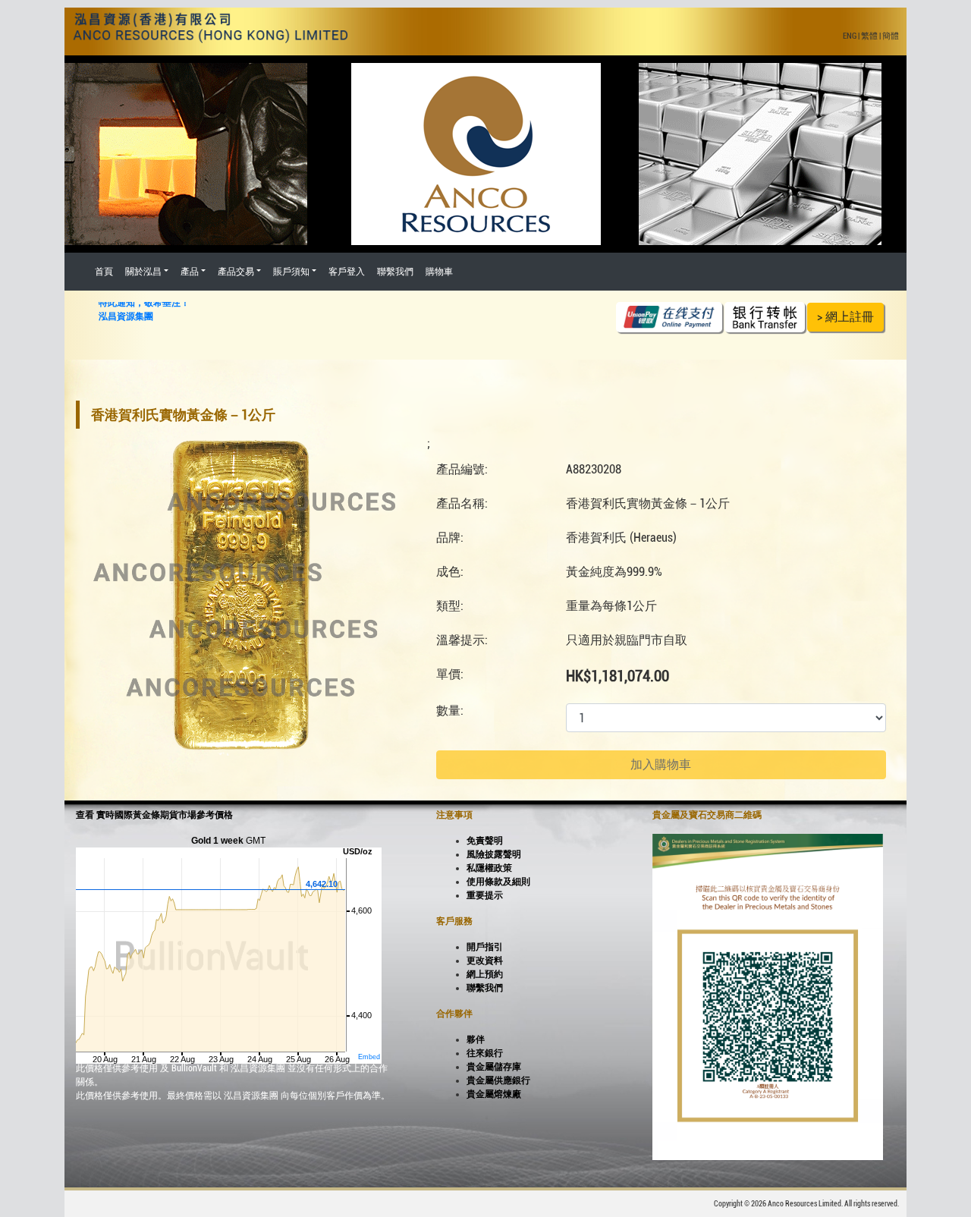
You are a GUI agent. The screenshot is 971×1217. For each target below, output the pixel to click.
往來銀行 (485, 1053)
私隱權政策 (489, 868)
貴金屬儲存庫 (494, 1066)
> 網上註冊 (845, 317)
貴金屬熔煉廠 (494, 1094)
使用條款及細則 (498, 881)
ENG (849, 36)
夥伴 (476, 1039)
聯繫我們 (395, 271)
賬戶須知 (291, 271)
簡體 (890, 36)
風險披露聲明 (494, 854)
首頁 (104, 271)
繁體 (869, 36)
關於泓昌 (143, 271)
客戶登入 (346, 271)
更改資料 (485, 960)
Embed (369, 1057)
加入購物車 (660, 764)
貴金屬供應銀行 (498, 1080)
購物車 (439, 271)
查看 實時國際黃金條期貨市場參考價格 (154, 815)
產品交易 (236, 271)
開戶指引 (485, 947)
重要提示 (485, 895)
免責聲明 (485, 840)
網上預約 (485, 974)
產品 (190, 271)
